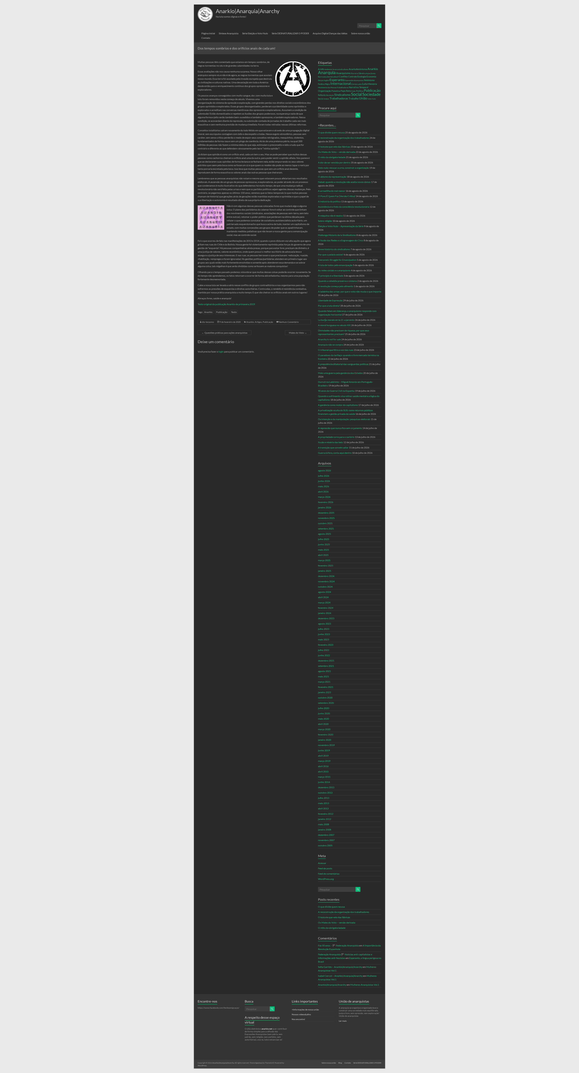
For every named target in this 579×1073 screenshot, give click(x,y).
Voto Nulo (372, 99)
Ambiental (328, 69)
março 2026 (324, 496)
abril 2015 (323, 771)
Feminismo (369, 80)
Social (356, 94)
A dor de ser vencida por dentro (334, 162)
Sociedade (371, 94)
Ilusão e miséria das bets (330, 442)
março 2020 (324, 729)
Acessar (322, 863)
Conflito (343, 76)
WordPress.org (326, 878)
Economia (371, 76)
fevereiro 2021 (325, 687)
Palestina (336, 91)
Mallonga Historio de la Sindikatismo (337, 235)
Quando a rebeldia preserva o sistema (337, 280)
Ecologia (361, 76)
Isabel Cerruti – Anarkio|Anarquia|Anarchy (340, 975)
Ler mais (343, 1021)
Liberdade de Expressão (330, 300)
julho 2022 (323, 650)
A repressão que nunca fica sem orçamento (340, 428)
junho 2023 (324, 634)
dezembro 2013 (326, 787)
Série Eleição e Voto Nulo (255, 33)
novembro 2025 (326, 518)
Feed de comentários (328, 873)
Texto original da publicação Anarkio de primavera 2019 (226, 304)
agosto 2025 (324, 533)
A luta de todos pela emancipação (335, 265)
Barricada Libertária (326, 77)
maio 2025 (323, 549)
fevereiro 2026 (325, 502)
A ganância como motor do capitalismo (338, 404)
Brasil (336, 77)
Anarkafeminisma (358, 69)
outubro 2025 (325, 523)
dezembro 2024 (326, 576)
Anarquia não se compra (330, 344)
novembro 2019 (326, 745)
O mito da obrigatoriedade (331, 157)
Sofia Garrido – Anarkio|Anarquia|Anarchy (340, 966)
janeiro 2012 (324, 819)
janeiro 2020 (324, 739)
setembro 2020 (326, 702)
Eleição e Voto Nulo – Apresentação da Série (341, 226)
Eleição (320, 80)
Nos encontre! (298, 1019)
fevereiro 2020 (325, 734)
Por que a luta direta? (329, 305)
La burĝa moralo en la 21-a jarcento (336, 319)
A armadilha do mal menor (331, 190)
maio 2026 (323, 486)
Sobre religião (325, 220)
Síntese (326, 99)
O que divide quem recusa (331, 132)
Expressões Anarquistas (354, 80)
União (363, 98)
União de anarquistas (354, 1001)
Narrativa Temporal (358, 87)
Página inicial (208, 33)
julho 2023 (323, 628)
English (326, 80)
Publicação (221, 312)
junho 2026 (324, 481)
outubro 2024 (325, 586)
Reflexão (322, 95)
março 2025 (324, 560)
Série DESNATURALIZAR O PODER (290, 33)
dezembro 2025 (326, 512)
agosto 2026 (324, 470)
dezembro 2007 (326, 834)
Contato (205, 37)
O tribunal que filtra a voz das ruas (335, 349)
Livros (354, 84)
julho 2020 (323, 708)
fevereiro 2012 (325, 813)
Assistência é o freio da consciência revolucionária (343, 206)
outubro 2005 (325, 845)
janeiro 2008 (324, 829)
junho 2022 (324, 655)
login (221, 351)
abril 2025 (323, 554)
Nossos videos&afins (301, 1014)
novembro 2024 (326, 581)
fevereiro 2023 (325, 644)
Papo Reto (346, 90)
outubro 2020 (325, 697)
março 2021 (324, 681)
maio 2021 (323, 676)
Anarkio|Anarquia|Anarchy (247, 11)
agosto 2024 (324, 591)
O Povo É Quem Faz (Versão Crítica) (336, 196)
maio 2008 (323, 824)
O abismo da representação (332, 176)
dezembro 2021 (326, 660)
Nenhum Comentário (289, 322)
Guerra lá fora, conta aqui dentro (335, 452)
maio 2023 (323, 639)
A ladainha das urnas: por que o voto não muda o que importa (349, 291)
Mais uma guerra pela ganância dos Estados (340, 372)
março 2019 (324, 760)
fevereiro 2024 (325, 607)
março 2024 (324, 602)
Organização (324, 90)
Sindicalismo (342, 94)
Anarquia (327, 72)
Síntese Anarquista (228, 33)
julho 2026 (323, 475)
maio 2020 (323, 718)
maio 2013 (323, 803)
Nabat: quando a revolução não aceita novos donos (344, 181)
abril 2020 (323, 723)
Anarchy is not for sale (329, 339)
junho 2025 (324, 544)
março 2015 (324, 776)
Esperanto (336, 80)
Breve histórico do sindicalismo (334, 249)
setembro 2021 (326, 665)
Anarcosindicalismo (340, 69)
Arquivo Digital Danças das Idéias (330, 33)
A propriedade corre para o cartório (336, 436)
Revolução (330, 95)
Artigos (258, 322)
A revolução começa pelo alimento (335, 286)
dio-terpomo (208, 322)
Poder (353, 91)
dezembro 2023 (326, 618)
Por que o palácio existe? (330, 254)
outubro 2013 (325, 792)
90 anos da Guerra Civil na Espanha (336, 390)
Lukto (360, 84)
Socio (320, 98)
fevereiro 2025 (325, 565)
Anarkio (208, 312)
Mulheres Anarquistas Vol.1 (364, 984)
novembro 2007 (326, 840)
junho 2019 (324, 750)
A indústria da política (329, 201)
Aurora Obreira (358, 73)
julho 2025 (323, 539)
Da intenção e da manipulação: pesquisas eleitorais (344, 419)
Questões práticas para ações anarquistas (224, 332)
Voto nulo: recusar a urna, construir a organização (343, 167)
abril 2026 (323, 491)
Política (359, 91)
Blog (340, 1063)
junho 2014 (324, 782)
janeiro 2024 (324, 613)
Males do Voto (298, 332)
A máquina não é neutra (330, 215)
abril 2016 (323, 766)
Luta (364, 83)
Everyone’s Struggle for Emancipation (337, 259)
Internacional (340, 83)
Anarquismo (343, 73)
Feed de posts (325, 868)
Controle (352, 76)
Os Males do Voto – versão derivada (336, 151)
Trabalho (354, 98)
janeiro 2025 (324, 570)
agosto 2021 (324, 671)
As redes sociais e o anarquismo (334, 270)
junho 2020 (324, 713)
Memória (372, 84)
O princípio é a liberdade (330, 275)
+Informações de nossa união (305, 1009)
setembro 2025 (326, 528)
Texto (234, 312)
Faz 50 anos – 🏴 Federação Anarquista (338, 945)
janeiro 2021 (324, 692)
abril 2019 (323, 755)
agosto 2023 (324, 623)
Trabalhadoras (338, 98)
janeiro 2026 (324, 507)
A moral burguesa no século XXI (334, 325)
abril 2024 (323, 597)
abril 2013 (323, 808)
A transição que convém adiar (333, 447)
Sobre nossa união (360, 33)
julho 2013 (323, 797)
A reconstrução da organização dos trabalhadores (343, 137)
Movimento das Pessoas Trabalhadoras (333, 87)
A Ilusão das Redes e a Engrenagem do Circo (340, 240)
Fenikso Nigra (324, 84)
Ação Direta (370, 73)
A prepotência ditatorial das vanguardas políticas (343, 364)
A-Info (321, 69)
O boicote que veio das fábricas (334, 146)
